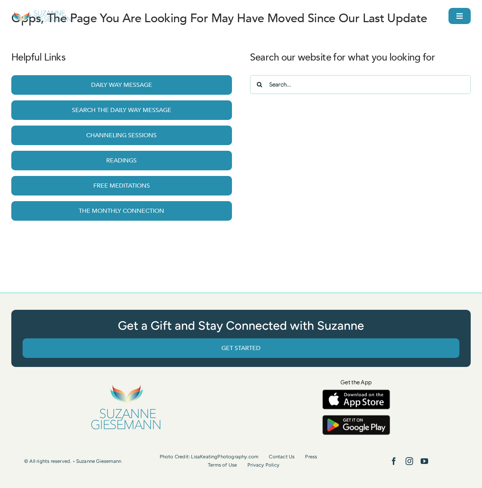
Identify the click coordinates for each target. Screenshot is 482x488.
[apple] (356, 393)
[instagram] (409, 461)
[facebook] (394, 461)
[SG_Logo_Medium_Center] (125, 384)
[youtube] (424, 461)
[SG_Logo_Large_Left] (42, 13)
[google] (356, 418)
